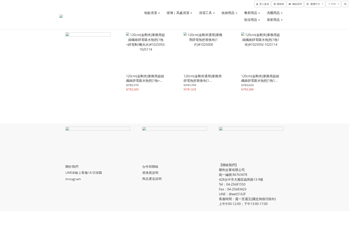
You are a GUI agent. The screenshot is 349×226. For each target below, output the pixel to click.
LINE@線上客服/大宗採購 (83, 172)
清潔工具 (206, 13)
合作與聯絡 (150, 166)
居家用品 (274, 19)
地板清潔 (151, 13)
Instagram (73, 179)
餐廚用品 (251, 13)
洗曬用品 (274, 13)
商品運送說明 (152, 178)
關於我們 (71, 166)
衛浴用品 (251, 19)
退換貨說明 (150, 172)
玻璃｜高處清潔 (178, 13)
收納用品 (228, 13)
